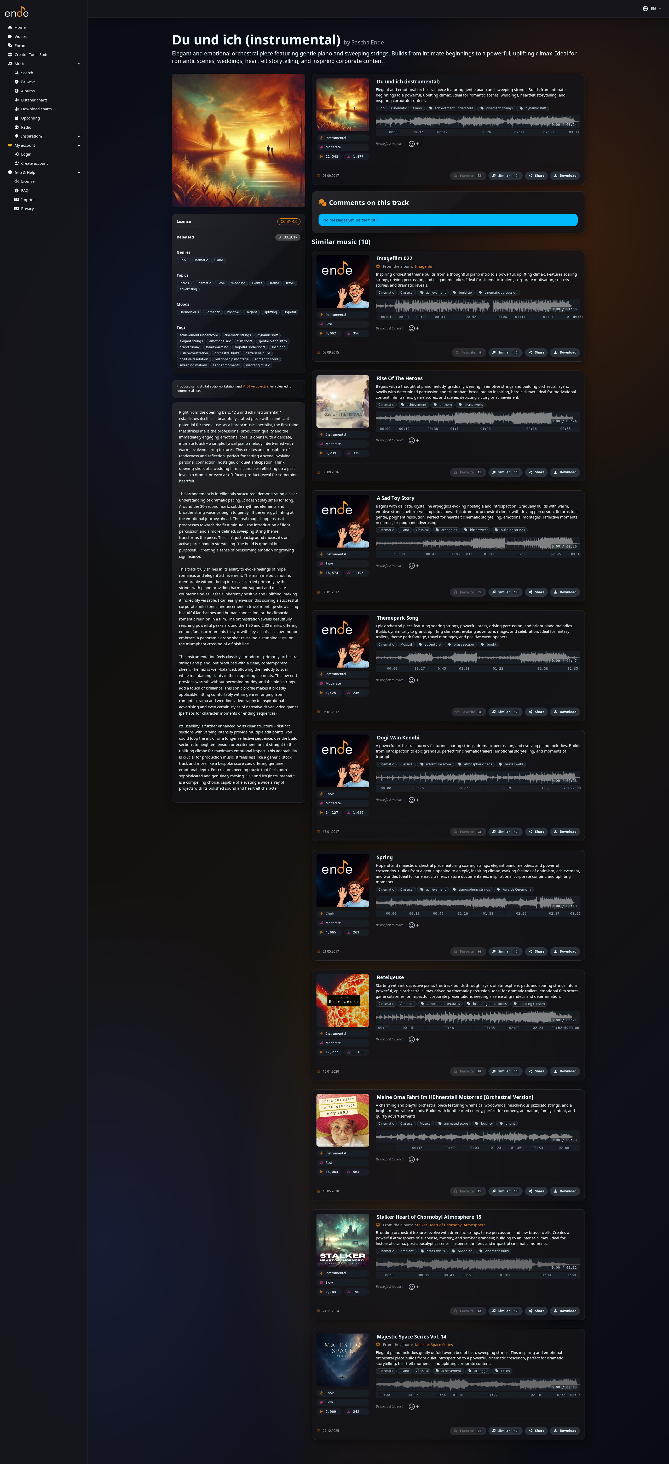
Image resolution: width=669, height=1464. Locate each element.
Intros (184, 283)
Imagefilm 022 (394, 258)
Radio (26, 127)
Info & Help (25, 172)
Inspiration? (31, 136)
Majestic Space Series (434, 1345)
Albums (28, 91)
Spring (385, 857)
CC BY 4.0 (289, 221)
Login (26, 154)
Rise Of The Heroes (400, 378)
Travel (290, 283)
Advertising (188, 289)
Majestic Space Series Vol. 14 (411, 1336)
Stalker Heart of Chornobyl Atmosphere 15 (429, 1216)
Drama (274, 283)
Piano (218, 260)
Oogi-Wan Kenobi (398, 737)
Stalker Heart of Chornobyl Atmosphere (450, 1225)
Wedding (238, 283)
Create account (34, 163)
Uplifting (270, 312)
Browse (28, 82)
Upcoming (30, 118)
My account (25, 145)
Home (20, 27)
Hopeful (290, 312)
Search (27, 73)
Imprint (28, 200)
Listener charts (34, 100)
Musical (406, 644)
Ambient (407, 1003)
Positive (233, 312)
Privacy (27, 208)
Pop (183, 260)
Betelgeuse (390, 977)
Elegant (251, 312)
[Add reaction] (413, 144)
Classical (406, 292)
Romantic (212, 312)
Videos (21, 36)
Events (257, 283)
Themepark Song (397, 617)
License (27, 181)
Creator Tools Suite (31, 54)
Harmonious (189, 312)
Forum (21, 46)
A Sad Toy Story (395, 497)
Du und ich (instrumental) (408, 81)
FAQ (24, 190)
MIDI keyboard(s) (255, 386)
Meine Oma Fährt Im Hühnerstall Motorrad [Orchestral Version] (455, 1097)
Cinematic (200, 260)
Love (221, 283)
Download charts (36, 109)
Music (20, 64)
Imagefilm (424, 266)
